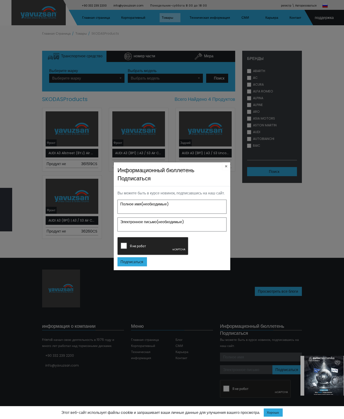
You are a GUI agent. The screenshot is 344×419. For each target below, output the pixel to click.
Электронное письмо (152, 221)
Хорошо (273, 412)
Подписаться (132, 261)
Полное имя (144, 204)
